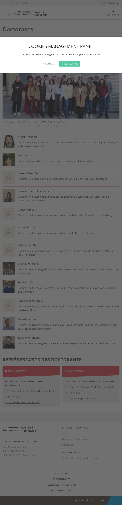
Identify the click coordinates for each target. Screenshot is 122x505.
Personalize (48, 63)
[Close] (61, 252)
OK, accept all (70, 63)
